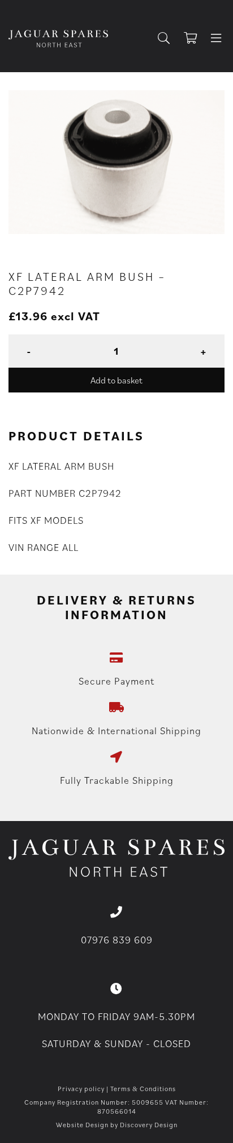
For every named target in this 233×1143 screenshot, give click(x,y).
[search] (168, 39)
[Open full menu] (216, 39)
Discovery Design (149, 1124)
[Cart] (196, 39)
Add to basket (116, 380)
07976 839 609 (117, 939)
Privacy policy (81, 1088)
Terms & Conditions (143, 1088)
